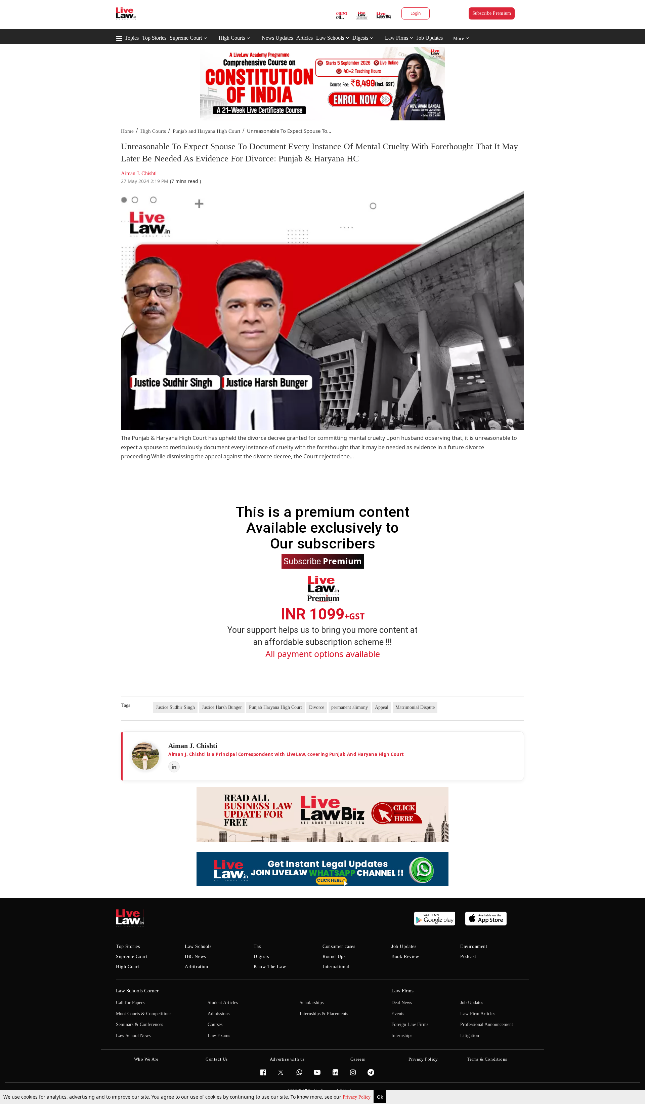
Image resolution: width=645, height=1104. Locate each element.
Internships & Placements (324, 1013)
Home (127, 131)
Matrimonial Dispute (415, 707)
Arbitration (196, 966)
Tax (257, 946)
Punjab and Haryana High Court (206, 131)
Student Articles (223, 1002)
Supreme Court (186, 38)
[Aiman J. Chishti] (145, 756)
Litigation (469, 1035)
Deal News (401, 1002)
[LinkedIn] (174, 766)
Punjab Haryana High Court (275, 707)
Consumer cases (338, 946)
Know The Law (270, 966)
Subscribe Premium (491, 13)
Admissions (218, 1013)
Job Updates (430, 38)
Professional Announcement (486, 1024)
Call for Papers (130, 1002)
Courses (215, 1024)
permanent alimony (349, 707)
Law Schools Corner (137, 990)
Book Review (405, 956)
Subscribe (323, 561)
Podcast (468, 956)
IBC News (195, 956)
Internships (401, 1035)
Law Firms (396, 38)
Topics (132, 38)
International (335, 966)
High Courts (232, 38)
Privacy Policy (357, 1097)
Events (397, 1013)
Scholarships (312, 1002)
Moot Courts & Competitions (143, 1013)
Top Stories (154, 38)
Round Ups (333, 956)
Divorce (316, 707)
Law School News (133, 1035)
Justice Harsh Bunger (222, 707)
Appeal (381, 707)
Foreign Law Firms (409, 1024)
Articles (304, 38)
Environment (473, 946)
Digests (360, 38)
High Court (127, 966)
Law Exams (219, 1035)
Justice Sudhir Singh (175, 707)
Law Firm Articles (477, 1013)
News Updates (277, 38)
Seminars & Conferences (139, 1024)
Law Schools (330, 38)
